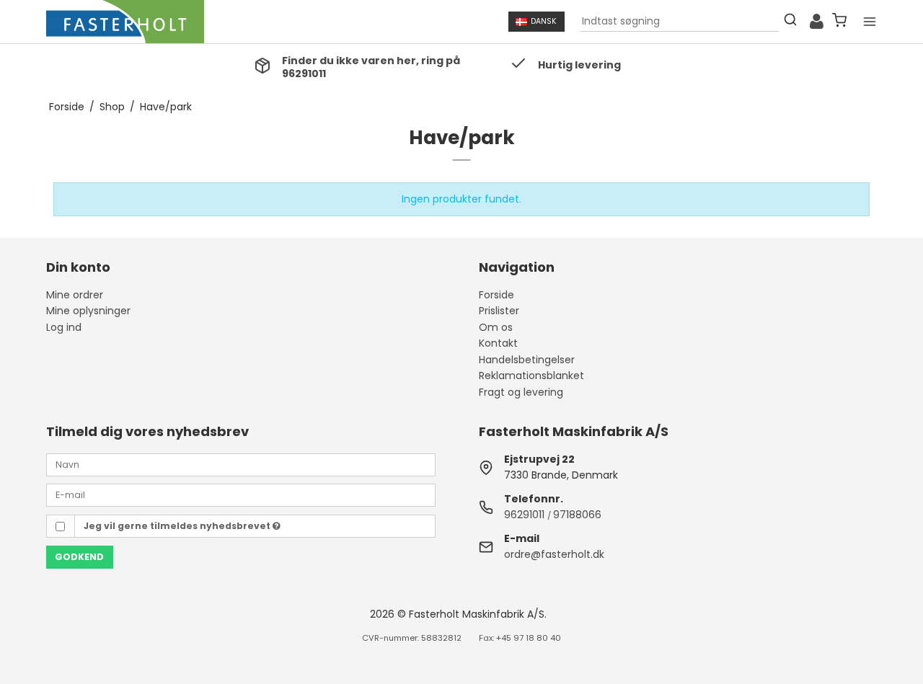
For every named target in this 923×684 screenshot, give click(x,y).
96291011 (524, 514)
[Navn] (241, 463)
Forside (496, 295)
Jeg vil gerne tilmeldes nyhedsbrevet (178, 526)
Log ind (63, 327)
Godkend (79, 557)
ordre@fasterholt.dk (554, 554)
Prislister (499, 310)
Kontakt (498, 343)
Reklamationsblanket (531, 375)
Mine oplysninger (88, 310)
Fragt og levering (521, 392)
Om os (496, 327)
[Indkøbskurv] (839, 22)
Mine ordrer (74, 295)
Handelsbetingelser (527, 359)
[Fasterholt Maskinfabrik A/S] (125, 21)
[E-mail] (241, 494)
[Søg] (790, 22)
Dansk (544, 21)
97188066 (577, 514)
